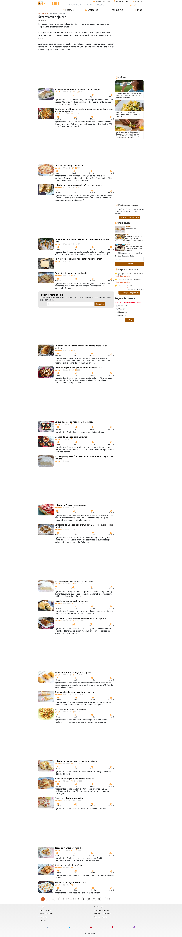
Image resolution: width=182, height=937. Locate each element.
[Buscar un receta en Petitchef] (131, 4)
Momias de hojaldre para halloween (71, 437)
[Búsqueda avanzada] (134, 5)
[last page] (109, 899)
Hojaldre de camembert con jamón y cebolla (76, 761)
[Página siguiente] (104, 899)
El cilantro (122, 315)
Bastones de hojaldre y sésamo (69, 865)
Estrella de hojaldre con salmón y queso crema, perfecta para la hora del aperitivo (84, 110)
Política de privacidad (101, 910)
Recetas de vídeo (46, 910)
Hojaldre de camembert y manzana (71, 601)
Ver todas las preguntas (135, 289)
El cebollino (122, 312)
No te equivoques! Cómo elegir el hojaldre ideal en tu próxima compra (84, 457)
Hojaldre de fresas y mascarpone (70, 505)
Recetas (69, 10)
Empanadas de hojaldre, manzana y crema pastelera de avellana (81, 347)
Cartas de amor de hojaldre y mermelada (74, 422)
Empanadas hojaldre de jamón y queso (73, 672)
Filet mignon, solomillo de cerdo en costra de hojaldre (80, 618)
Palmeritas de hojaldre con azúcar (71, 882)
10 (89, 899)
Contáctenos (98, 907)
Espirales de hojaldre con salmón (70, 709)
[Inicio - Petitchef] (39, 13)
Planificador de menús (128, 217)
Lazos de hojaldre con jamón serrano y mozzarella (79, 367)
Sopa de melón (130, 229)
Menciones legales (100, 917)
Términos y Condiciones (102, 913)
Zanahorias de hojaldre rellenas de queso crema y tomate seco (82, 240)
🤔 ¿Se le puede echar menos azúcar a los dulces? (129, 274)
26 (99, 899)
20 (94, 899)
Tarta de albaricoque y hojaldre (69, 165)
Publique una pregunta (130, 293)
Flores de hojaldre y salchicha (69, 798)
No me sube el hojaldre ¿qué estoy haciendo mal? (78, 259)
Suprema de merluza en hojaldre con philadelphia (78, 89)
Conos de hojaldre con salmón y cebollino (74, 692)
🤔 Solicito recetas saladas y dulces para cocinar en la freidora (128, 280)
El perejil (121, 309)
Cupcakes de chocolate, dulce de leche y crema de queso (134, 248)
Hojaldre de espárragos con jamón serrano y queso (79, 185)
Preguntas (117, 10)
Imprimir (139, 253)
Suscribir (100, 304)
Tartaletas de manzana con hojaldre (72, 273)
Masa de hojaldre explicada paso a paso (74, 581)
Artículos (92, 10)
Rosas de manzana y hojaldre (69, 848)
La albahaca (122, 306)
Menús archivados (125, 253)
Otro (139, 10)
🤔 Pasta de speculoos (123, 285)
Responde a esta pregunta (122, 276)
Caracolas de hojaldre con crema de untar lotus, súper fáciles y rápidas (84, 526)
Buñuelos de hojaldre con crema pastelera (75, 778)
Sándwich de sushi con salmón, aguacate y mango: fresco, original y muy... (134, 239)
